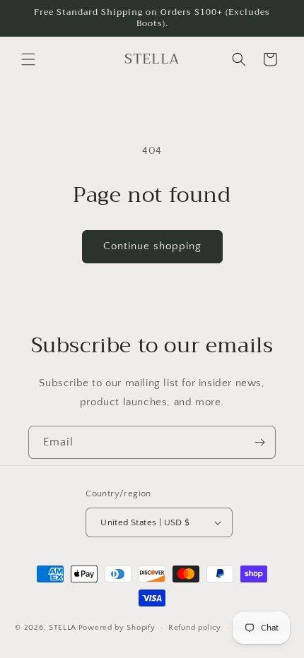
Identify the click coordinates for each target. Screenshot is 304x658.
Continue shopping (152, 246)
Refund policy (194, 627)
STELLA (62, 627)
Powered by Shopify (117, 627)
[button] (28, 59)
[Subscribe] (259, 442)
